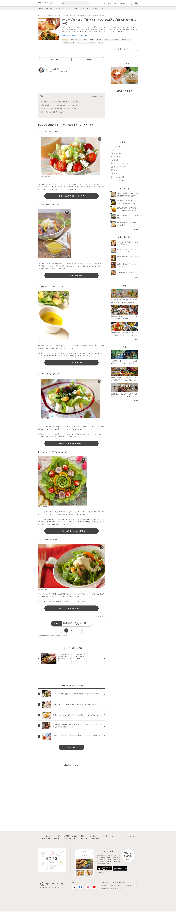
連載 (49, 838)
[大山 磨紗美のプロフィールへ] (71, 70)
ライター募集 (118, 883)
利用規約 (109, 888)
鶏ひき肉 (58, 8)
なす (47, 8)
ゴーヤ (70, 8)
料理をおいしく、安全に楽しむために (127, 885)
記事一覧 (104, 883)
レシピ (57, 836)
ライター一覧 (110, 883)
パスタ (75, 8)
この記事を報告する (101, 616)
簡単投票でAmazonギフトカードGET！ (75, 35)
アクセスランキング (71, 838)
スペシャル (84, 838)
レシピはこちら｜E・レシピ (70, 196)
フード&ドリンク (108, 836)
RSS (116, 885)
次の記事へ (88, 59)
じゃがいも (81, 8)
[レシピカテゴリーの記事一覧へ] (65, 40)
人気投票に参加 (94, 838)
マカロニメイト (58, 838)
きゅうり (88, 8)
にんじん (101, 8)
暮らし (83, 836)
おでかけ (74, 836)
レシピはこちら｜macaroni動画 (70, 531)
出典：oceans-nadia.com (43, 258)
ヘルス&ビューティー (94, 836)
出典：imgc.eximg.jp (42, 589)
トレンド (115, 3)
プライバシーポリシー (118, 888)
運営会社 (104, 888)
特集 (43, 838)
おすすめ (122, 3)
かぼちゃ (94, 8)
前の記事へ (55, 59)
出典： (42, 176)
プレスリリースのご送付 (108, 885)
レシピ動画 (107, 3)
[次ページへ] (82, 630)
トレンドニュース (47, 836)
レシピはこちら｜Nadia (70, 275)
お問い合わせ (125, 883)
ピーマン (64, 8)
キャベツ (52, 8)
